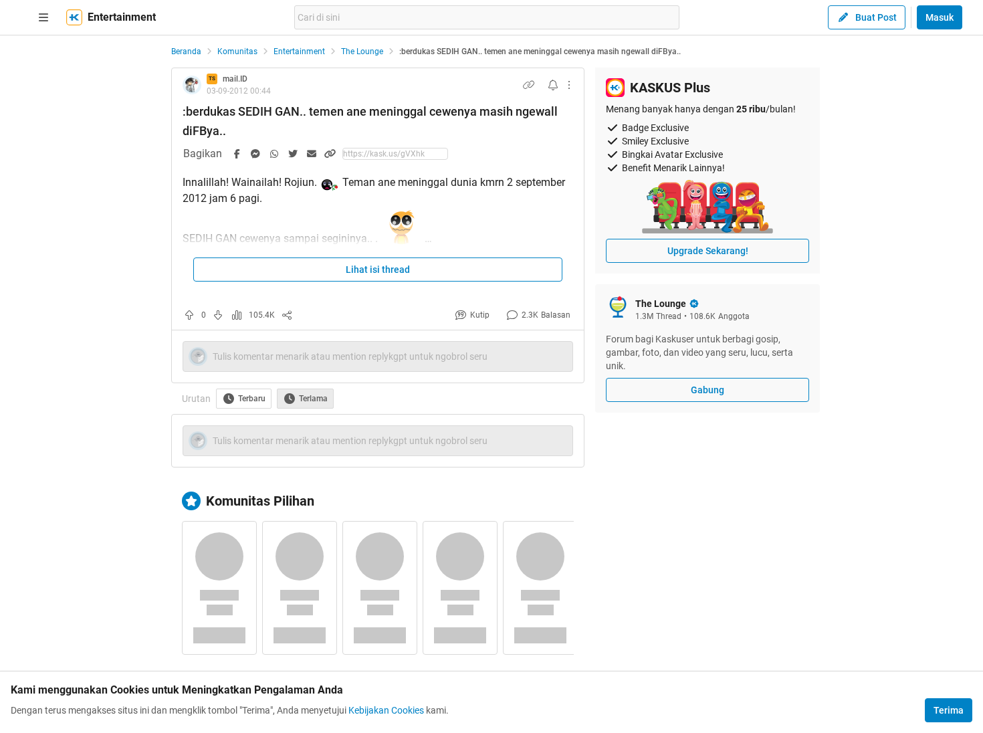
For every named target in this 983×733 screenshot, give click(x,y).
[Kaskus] (74, 17)
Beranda (186, 51)
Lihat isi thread (378, 269)
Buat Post (876, 17)
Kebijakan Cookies (386, 710)
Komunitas (237, 51)
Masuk (939, 17)
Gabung (707, 390)
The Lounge (362, 51)
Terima (949, 710)
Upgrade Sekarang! (707, 250)
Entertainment (299, 51)
